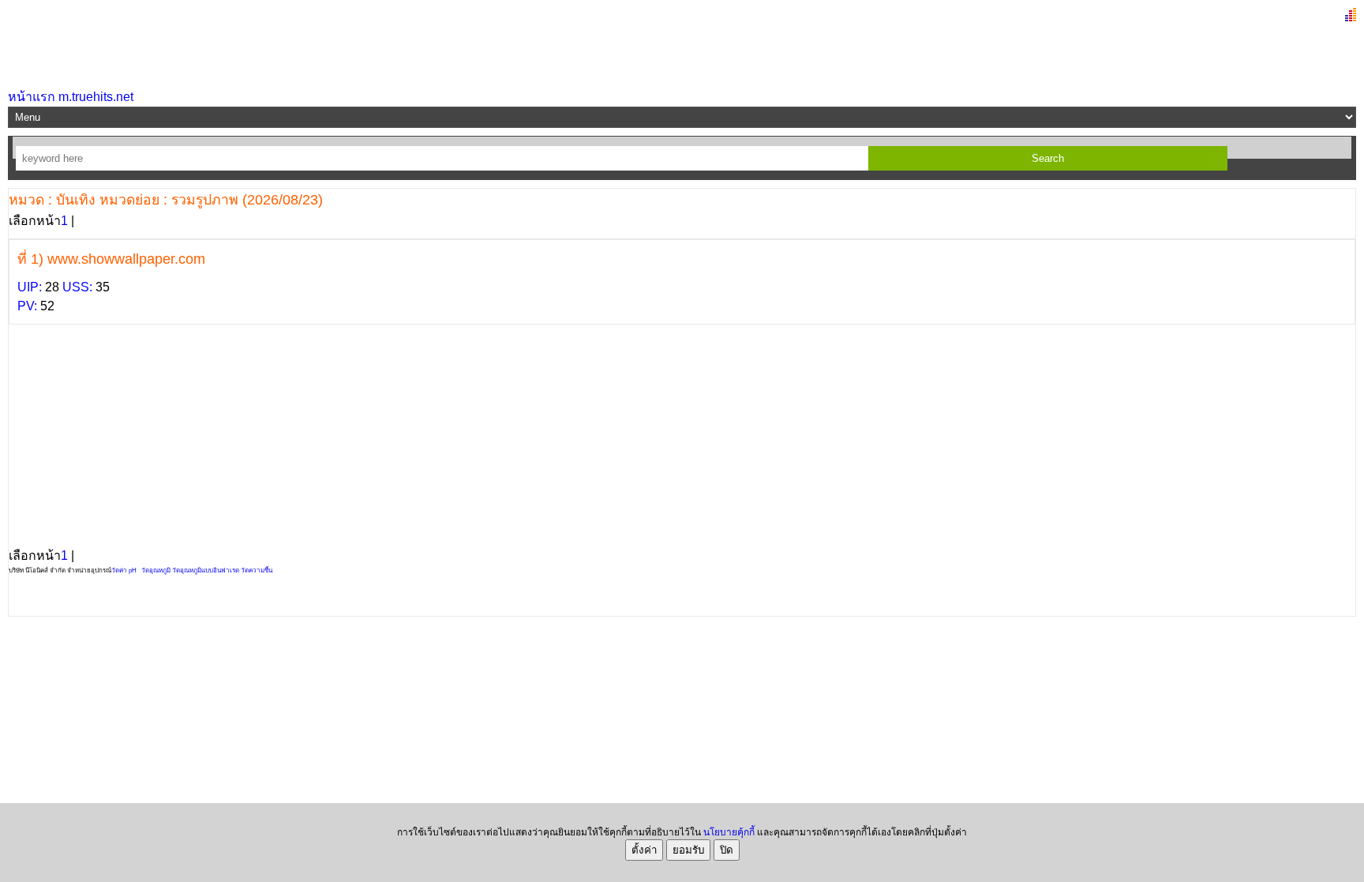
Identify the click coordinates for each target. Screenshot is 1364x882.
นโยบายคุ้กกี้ (729, 832)
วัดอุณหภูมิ (155, 570)
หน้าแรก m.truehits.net (70, 96)
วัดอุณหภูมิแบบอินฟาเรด (205, 570)
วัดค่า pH (124, 570)
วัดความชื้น (256, 570)
